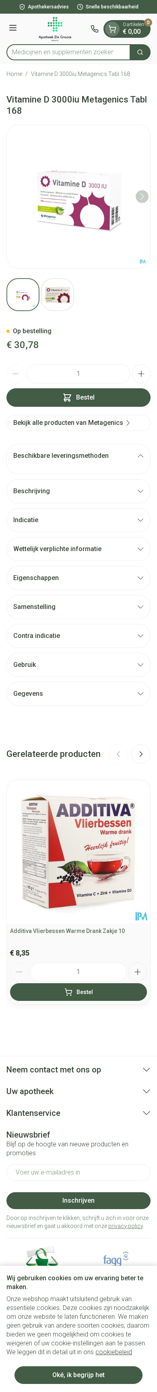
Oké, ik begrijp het (78, 1375)
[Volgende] (142, 196)
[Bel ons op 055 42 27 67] (95, 29)
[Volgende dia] (141, 754)
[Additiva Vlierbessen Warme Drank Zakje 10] (78, 851)
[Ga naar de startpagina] (55, 29)
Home (14, 74)
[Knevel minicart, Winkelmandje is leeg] (112, 29)
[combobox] (68, 52)
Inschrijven (78, 1200)
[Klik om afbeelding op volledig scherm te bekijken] (78, 196)
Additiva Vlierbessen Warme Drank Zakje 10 (67, 931)
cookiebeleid (113, 1352)
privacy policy (125, 1226)
